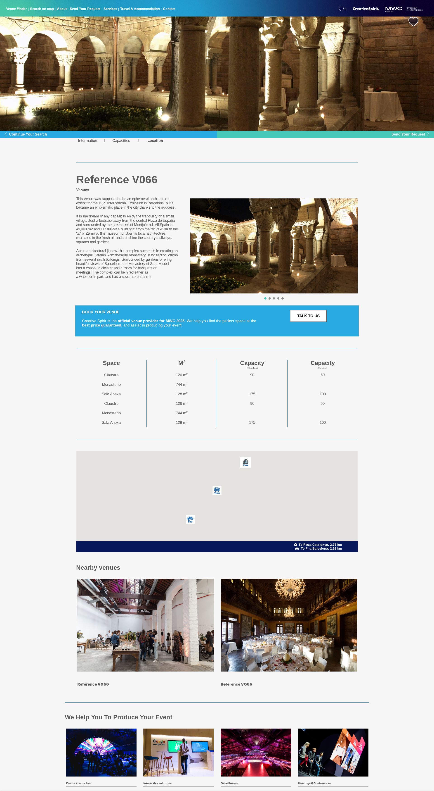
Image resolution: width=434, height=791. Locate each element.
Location (155, 140)
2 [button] (270, 298)
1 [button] (265, 298)
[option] (274, 245)
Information (87, 140)
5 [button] (282, 298)
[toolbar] (272, 250)
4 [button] (278, 298)
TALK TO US (308, 316)
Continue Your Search (28, 134)
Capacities (121, 140)
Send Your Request (408, 134)
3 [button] (274, 298)
